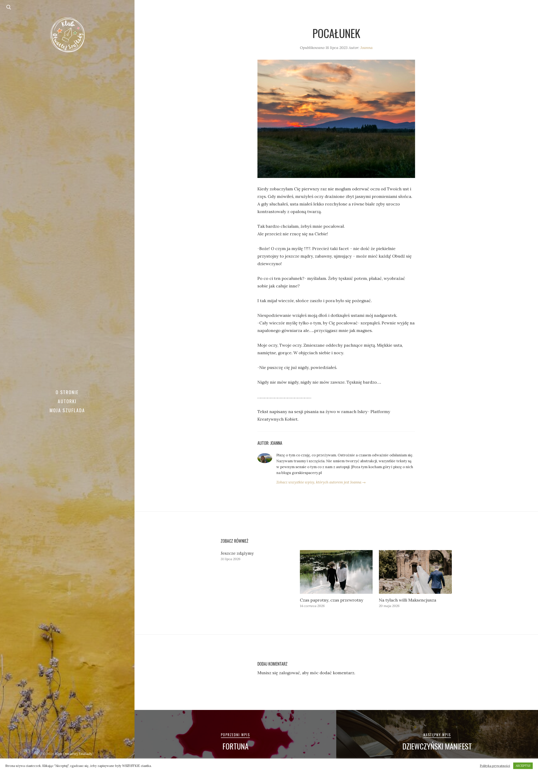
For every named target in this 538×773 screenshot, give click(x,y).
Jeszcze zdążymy (237, 553)
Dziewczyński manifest (437, 746)
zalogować (289, 672)
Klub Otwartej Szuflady (73, 754)
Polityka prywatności (495, 766)
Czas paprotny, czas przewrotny (331, 600)
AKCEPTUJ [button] (523, 766)
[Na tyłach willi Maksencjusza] (415, 572)
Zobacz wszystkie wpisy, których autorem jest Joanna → (321, 482)
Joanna (366, 47)
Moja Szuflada (67, 410)
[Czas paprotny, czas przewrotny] (336, 572)
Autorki (67, 401)
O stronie (67, 392)
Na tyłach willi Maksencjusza (407, 600)
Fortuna (235, 746)
